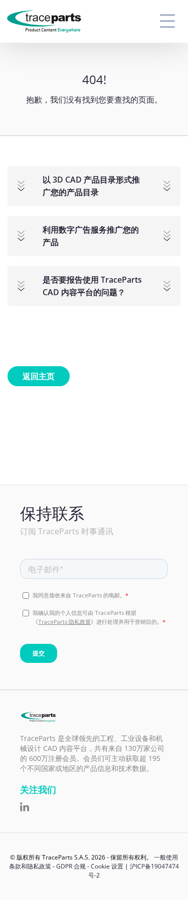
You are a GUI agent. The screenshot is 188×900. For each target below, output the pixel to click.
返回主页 (39, 376)
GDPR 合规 (71, 866)
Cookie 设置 (107, 866)
